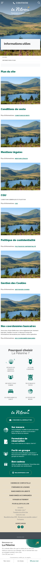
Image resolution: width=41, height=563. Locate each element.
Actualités (20, 507)
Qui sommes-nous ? (20, 510)
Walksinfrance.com (22, 472)
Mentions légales (21, 158)
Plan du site (20, 537)
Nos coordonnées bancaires (25, 338)
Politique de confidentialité (25, 246)
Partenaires (20, 519)
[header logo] (20, 9)
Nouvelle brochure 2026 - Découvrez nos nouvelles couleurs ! (20, 517)
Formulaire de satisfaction (20, 512)
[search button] (39, 2)
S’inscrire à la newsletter (22, 420)
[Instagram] (22, 527)
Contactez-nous (20, 515)
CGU (16, 203)
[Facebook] (18, 527)
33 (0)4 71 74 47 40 (22, 3)
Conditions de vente (22, 115)
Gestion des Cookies (22, 289)
